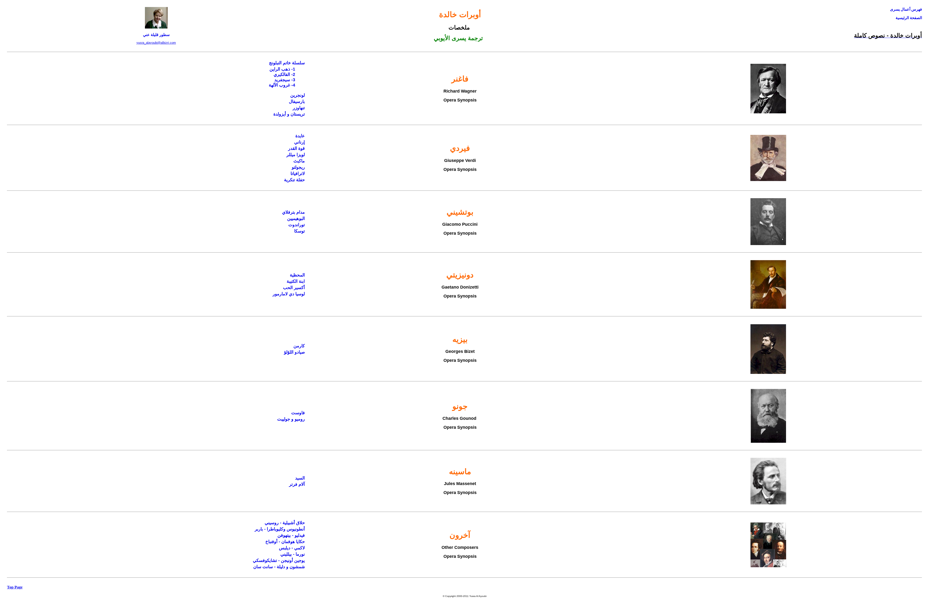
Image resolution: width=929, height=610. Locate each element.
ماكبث (299, 161)
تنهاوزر (299, 107)
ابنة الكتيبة (296, 281)
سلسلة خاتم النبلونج (287, 62)
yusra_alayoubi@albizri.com (156, 42)
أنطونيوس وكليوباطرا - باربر (280, 529)
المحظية (297, 275)
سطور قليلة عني (156, 35)
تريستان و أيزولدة (289, 114)
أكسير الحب (294, 287)
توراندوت (296, 224)
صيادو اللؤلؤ (294, 352)
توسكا (299, 231)
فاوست (298, 412)
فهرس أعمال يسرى (906, 9)
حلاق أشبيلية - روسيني (285, 522)
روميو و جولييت (291, 419)
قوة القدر (296, 148)
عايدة (300, 135)
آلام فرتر (297, 484)
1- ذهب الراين (282, 69)
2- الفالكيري (284, 74)
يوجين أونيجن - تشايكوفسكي (279, 560)
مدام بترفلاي (293, 212)
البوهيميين (296, 218)
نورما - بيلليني (292, 554)
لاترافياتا (298, 173)
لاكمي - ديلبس (292, 547)
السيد (300, 478)
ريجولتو (298, 167)
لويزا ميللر (295, 154)
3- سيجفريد (284, 79)
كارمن (299, 345)
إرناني (299, 142)
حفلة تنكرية (294, 179)
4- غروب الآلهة (282, 85)
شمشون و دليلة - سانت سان (279, 566)
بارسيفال (297, 101)
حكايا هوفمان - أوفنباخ (285, 541)
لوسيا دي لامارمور (289, 293)
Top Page (14, 587)
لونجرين (297, 95)
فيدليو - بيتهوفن (291, 535)
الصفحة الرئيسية (909, 18)
